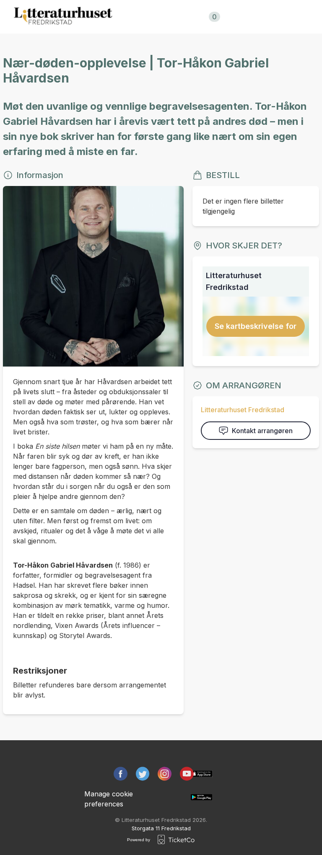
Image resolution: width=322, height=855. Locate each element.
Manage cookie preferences (108, 799)
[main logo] (63, 16)
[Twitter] (143, 773)
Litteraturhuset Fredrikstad (242, 410)
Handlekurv (192, 17)
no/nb (256, 17)
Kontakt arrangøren (262, 430)
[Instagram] (164, 773)
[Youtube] (187, 773)
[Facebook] (120, 773)
